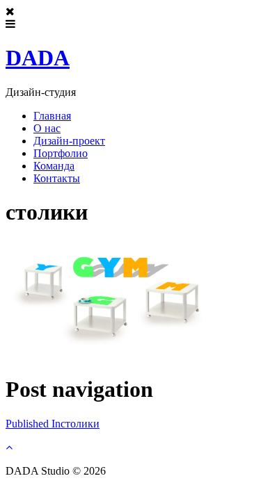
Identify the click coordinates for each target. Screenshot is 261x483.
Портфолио (60, 153)
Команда (53, 166)
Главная (52, 116)
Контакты (56, 178)
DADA (38, 57)
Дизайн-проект (69, 141)
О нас (47, 128)
